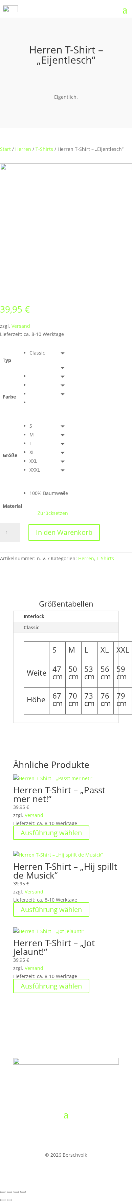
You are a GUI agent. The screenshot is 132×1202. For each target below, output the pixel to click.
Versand (21, 326)
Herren (23, 149)
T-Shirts (44, 149)
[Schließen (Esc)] (23, 1192)
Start (5, 149)
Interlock (34, 616)
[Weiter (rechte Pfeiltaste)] (9, 1200)
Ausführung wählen (51, 832)
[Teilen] (16, 1192)
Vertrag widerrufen (50, 1134)
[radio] (48, 352)
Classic (31, 627)
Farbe (9, 396)
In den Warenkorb (64, 532)
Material (12, 506)
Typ (7, 360)
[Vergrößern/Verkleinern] (2, 1192)
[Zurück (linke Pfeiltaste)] (2, 1200)
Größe (10, 455)
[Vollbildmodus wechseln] (9, 1192)
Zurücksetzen (53, 513)
